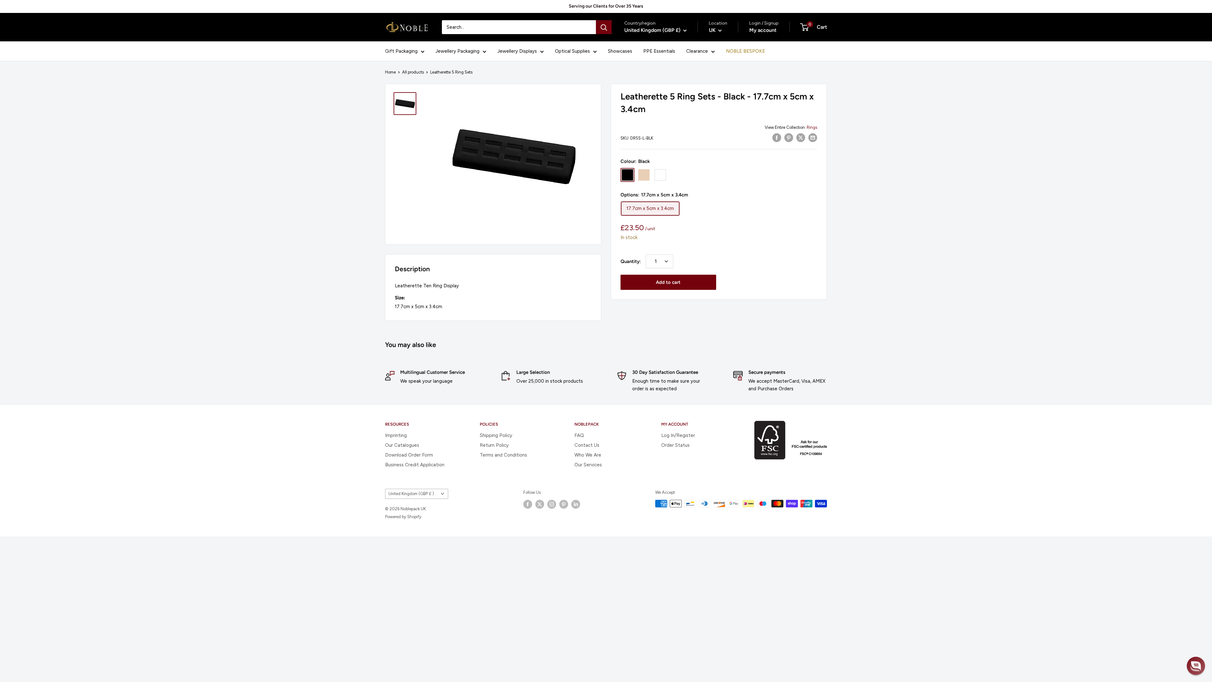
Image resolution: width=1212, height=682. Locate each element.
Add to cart (668, 282)
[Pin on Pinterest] (788, 137)
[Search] (604, 27)
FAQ (579, 435)
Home (390, 72)
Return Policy (494, 445)
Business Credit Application (414, 465)
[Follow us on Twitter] (539, 504)
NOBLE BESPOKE (745, 51)
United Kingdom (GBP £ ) (411, 493)
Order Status (675, 445)
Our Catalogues (402, 445)
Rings (812, 127)
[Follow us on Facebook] (527, 504)
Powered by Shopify (403, 516)
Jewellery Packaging (457, 51)
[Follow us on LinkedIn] (575, 504)
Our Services (588, 465)
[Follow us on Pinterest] (563, 504)
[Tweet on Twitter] (800, 137)
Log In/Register (678, 435)
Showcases (620, 51)
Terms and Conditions (503, 455)
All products (413, 72)
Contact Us (586, 445)
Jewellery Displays (517, 51)
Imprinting (396, 435)
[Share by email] (812, 137)
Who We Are (587, 455)
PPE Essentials (659, 51)
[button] (1196, 666)
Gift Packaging (401, 51)
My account (762, 30)
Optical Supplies (572, 51)
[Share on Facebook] (776, 137)
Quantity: (631, 261)
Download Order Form (409, 455)
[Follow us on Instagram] (551, 504)
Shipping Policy (496, 435)
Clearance (697, 51)
